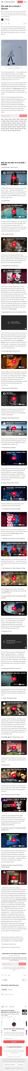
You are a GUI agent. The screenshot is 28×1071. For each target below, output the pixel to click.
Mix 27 (14, 127)
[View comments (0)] (5, 23)
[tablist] (7, 989)
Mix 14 (5, 123)
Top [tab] (2, 1006)
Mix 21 (12, 125)
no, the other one (5, 906)
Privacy (11, 1061)
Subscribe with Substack (15, 1047)
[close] (24, 1023)
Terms (15, 1061)
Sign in (25, 2)
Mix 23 (21, 125)
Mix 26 (9, 127)
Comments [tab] (4, 989)
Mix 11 (17, 121)
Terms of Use (21, 1050)
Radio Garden (17, 88)
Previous (5, 980)
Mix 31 (7, 128)
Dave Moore (6, 19)
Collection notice (21, 1061)
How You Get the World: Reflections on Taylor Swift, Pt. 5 (10, 1011)
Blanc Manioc (15, 533)
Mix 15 (9, 123)
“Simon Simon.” (13, 309)
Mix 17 (19, 123)
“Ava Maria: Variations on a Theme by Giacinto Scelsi (14, 900)
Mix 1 (2, 119)
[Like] (2, 23)
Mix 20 (7, 125)
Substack (7, 1068)
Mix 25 (5, 127)
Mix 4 (14, 119)
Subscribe (20, 2)
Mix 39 (19, 130)
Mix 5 (18, 119)
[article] (14, 1015)
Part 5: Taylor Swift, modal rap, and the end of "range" (10, 1014)
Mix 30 (3, 128)
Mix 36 (5, 130)
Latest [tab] (6, 1006)
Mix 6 (22, 119)
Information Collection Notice (18, 1051)
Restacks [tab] (10, 989)
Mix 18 (23, 123)
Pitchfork (6, 591)
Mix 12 (21, 121)
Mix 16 (14, 123)
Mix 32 (12, 128)
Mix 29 (23, 127)
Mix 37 (9, 130)
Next (23, 980)
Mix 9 (8, 121)
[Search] (25, 1006)
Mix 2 (6, 119)
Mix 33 (16, 128)
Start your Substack (10, 1064)
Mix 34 (21, 128)
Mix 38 (14, 130)
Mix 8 (4, 121)
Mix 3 (10, 119)
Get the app (20, 1064)
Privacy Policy (15, 1052)
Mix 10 (12, 121)
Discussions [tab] (11, 1006)
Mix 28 (19, 127)
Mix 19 (3, 125)
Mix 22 (16, 125)
